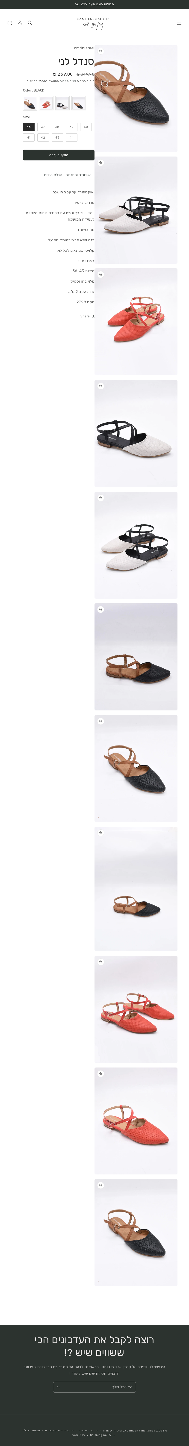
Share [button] (85, 316)
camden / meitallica (140, 1430)
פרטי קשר (78, 1435)
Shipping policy (101, 1435)
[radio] (30, 103)
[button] (179, 23)
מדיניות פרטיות (88, 1430)
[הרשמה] (58, 1387)
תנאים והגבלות (30, 1430)
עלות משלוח (68, 81)
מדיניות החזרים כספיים (59, 1430)
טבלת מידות (53, 175)
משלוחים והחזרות (78, 175)
